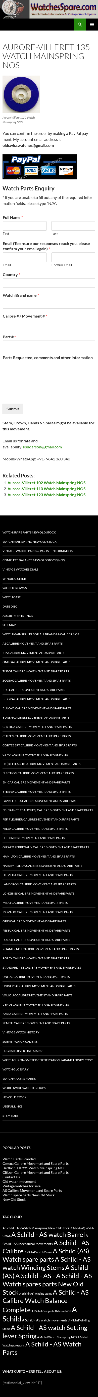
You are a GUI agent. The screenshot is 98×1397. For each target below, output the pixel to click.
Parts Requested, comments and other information (48, 357)
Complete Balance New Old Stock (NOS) (34, 560)
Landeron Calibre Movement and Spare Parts (39, 884)
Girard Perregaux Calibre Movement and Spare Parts (46, 847)
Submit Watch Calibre (20, 1041)
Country (11, 274)
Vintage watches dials (20, 569)
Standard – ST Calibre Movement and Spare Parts (42, 967)
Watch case (12, 597)
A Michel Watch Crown (38, 1252)
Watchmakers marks (19, 1078)
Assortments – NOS (18, 616)
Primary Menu (92, 25)
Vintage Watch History (21, 1032)
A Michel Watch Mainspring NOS (57, 1337)
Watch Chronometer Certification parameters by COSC (48, 1060)
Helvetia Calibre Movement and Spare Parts (38, 875)
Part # (9, 336)
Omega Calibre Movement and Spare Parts (36, 662)
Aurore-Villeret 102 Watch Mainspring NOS (47, 482)
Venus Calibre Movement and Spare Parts (36, 1004)
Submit (13, 408)
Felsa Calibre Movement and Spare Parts (35, 828)
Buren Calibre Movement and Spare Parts (36, 717)
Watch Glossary (16, 1069)
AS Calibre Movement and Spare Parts (33, 643)
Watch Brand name (21, 295)
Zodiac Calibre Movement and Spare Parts (37, 680)
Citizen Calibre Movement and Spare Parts (37, 736)
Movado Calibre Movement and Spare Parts (38, 912)
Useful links (12, 1106)
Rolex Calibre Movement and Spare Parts (36, 958)
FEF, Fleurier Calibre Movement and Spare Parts (41, 819)
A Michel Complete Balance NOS (51, 1311)
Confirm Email (62, 265)
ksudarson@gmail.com (42, 446)
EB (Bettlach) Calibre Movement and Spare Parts (41, 764)
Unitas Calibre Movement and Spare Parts (36, 977)
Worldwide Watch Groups (24, 1088)
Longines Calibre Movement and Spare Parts (38, 893)
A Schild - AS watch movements (45, 1320)
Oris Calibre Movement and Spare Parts (34, 921)
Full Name (13, 217)
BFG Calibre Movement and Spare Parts (34, 690)
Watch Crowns (15, 588)
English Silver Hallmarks (23, 1051)
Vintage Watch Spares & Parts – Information (38, 551)
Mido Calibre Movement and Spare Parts (35, 903)
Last (55, 234)
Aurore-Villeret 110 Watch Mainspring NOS (47, 488)
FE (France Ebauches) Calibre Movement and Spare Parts (48, 810)
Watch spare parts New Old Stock (29, 532)
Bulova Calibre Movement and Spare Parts (37, 708)
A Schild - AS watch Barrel (48, 1234)
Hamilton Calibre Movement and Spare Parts (39, 856)
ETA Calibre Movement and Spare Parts (33, 653)
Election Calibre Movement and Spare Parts (38, 773)
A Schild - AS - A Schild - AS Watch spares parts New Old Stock (47, 1284)
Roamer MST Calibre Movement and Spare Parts (41, 949)
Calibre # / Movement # (25, 316)
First (6, 234)
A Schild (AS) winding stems (35, 1293)
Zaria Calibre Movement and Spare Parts (35, 1014)
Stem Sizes (10, 1115)
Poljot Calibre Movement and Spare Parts (36, 940)
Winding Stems (14, 579)
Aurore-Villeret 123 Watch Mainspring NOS (47, 494)
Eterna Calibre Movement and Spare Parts (37, 791)
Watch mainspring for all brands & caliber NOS (41, 634)
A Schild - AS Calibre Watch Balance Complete (46, 1300)
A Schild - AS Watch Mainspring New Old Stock (36, 1228)
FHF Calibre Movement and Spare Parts (34, 838)
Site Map (9, 625)
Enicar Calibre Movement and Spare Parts (36, 782)
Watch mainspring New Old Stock (30, 541)
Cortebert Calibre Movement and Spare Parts (40, 745)
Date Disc (10, 606)
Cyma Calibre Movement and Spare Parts (35, 754)
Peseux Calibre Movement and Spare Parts (36, 930)
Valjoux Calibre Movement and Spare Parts (37, 995)
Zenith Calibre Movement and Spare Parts (36, 1023)
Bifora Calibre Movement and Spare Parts (36, 699)
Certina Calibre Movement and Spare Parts (37, 727)
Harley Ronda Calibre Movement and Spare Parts (42, 866)
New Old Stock (14, 1097)
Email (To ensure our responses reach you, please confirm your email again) (46, 246)
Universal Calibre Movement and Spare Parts (39, 986)
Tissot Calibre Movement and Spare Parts (36, 671)
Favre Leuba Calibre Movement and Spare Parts (40, 801)
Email (7, 265)
